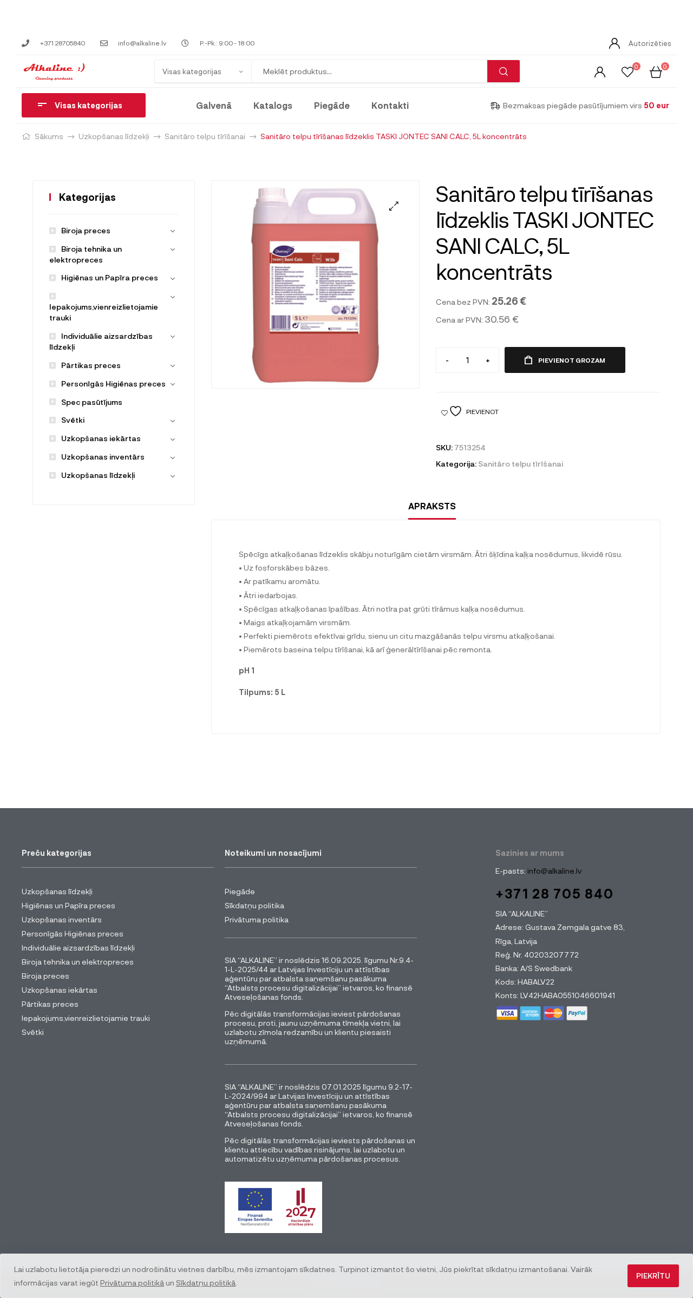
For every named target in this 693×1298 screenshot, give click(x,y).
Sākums (49, 136)
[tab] (432, 506)
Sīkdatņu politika (254, 905)
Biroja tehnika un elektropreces (78, 961)
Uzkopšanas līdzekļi (114, 136)
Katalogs (272, 105)
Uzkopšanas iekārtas (101, 438)
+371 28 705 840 (554, 893)
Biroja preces (85, 230)
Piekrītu (653, 1275)
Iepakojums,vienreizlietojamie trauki (103, 312)
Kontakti (390, 105)
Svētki (72, 419)
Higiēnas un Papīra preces (109, 277)
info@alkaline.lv (553, 870)
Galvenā (214, 105)
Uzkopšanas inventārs (103, 456)
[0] (627, 71)
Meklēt (503, 71)
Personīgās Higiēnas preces (113, 383)
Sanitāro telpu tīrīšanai (205, 136)
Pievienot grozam (571, 360)
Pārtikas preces (91, 365)
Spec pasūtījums (91, 402)
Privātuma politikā (132, 1282)
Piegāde (332, 105)
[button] (394, 206)
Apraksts (432, 506)
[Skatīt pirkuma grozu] (656, 71)
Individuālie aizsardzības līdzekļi (78, 947)
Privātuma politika (257, 919)
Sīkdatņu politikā (206, 1282)
